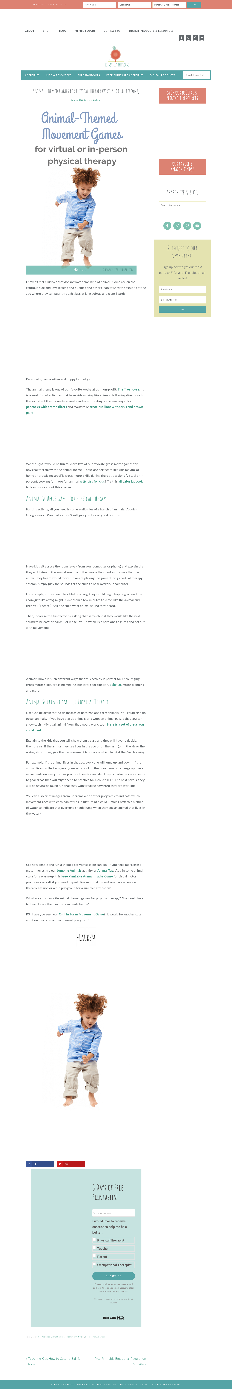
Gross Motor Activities (95, 1337)
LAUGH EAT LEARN (172, 1384)
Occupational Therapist (114, 1265)
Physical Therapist (110, 1240)
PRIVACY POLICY (105, 1384)
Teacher (103, 1248)
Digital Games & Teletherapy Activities (67, 1337)
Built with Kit (113, 1318)
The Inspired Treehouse (116, 56)
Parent (102, 1257)
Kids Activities (44, 1337)
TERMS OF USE (135, 1384)
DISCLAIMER (120, 1384)
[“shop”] (182, 102)
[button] (113, 1243)
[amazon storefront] (182, 173)
